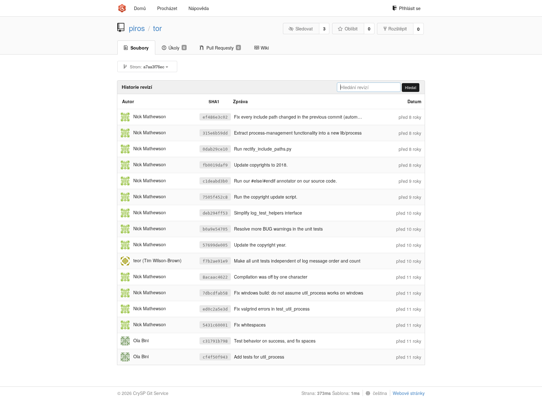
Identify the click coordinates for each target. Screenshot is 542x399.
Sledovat (304, 28)
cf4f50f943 (215, 357)
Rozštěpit (397, 28)
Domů (140, 8)
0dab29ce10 (215, 149)
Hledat (410, 87)
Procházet (167, 8)
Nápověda (199, 8)
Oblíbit (351, 28)
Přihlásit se (410, 8)
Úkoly (176, 48)
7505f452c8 (215, 197)
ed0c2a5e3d (215, 309)
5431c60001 (215, 325)
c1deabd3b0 (215, 181)
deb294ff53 (215, 213)
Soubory (139, 48)
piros (137, 28)
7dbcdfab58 (215, 293)
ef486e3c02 (215, 117)
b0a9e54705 (215, 229)
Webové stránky (409, 393)
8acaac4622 (215, 277)
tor (157, 28)
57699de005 (215, 245)
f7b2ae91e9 (215, 261)
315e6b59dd (215, 133)
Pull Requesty (222, 48)
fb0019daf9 (215, 165)
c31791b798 (215, 341)
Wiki (265, 48)
